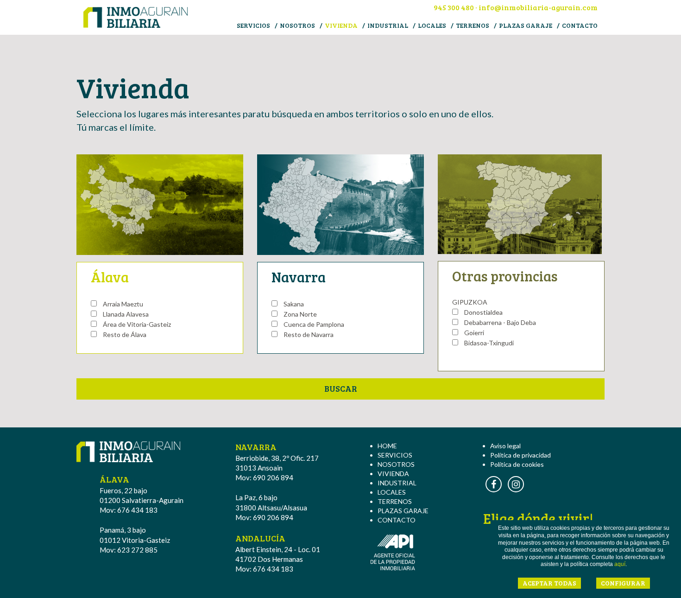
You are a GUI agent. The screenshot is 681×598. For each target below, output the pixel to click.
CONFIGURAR (623, 583)
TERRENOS (472, 25)
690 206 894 (273, 477)
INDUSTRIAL (387, 25)
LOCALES (432, 25)
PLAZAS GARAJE (525, 25)
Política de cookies (517, 464)
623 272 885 (137, 550)
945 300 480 (454, 7)
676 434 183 (137, 510)
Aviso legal (505, 446)
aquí (619, 564)
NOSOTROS (297, 25)
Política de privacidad (520, 455)
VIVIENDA (341, 25)
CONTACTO (580, 25)
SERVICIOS (253, 25)
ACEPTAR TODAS (549, 583)
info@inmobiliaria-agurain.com (538, 7)
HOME (387, 446)
